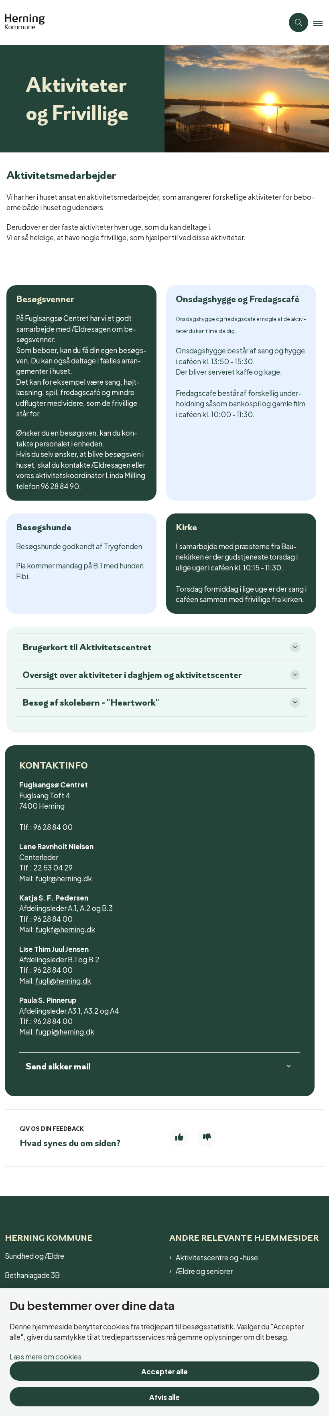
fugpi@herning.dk (64, 1031)
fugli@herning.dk (63, 980)
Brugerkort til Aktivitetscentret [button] (87, 647)
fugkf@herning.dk (65, 929)
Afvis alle (164, 1396)
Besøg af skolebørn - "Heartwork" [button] (90, 702)
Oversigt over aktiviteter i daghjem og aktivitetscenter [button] (132, 675)
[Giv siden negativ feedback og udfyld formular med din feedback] (207, 1137)
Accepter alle (164, 1371)
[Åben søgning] (298, 22)
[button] (321, 23)
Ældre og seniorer (204, 1271)
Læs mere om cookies (45, 1356)
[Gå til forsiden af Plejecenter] (139, 23)
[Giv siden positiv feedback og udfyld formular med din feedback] (179, 1137)
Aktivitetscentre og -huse (217, 1257)
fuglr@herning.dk (63, 878)
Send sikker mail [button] (58, 1066)
